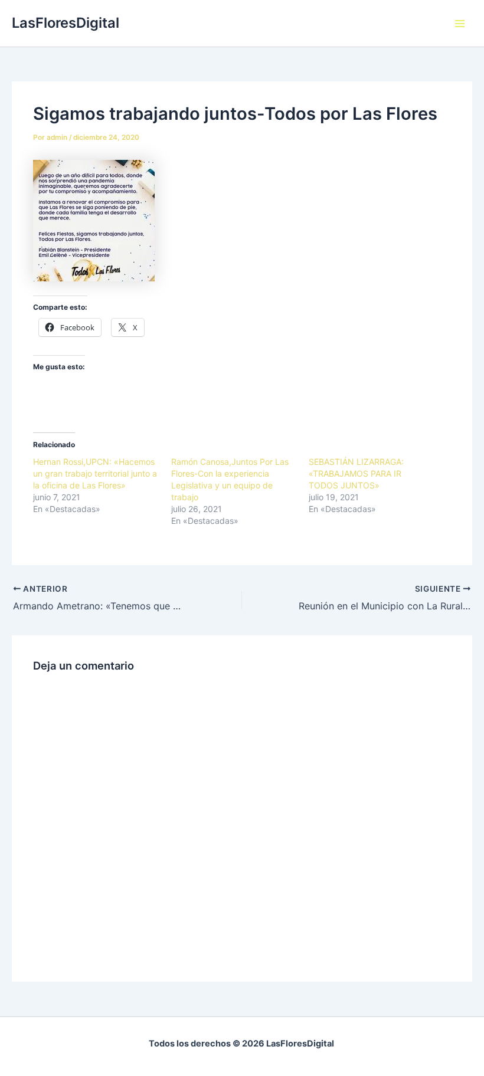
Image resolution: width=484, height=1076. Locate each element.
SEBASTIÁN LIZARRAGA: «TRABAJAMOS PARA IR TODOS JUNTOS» (356, 473)
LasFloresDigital (65, 22)
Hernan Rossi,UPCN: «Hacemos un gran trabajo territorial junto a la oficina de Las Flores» (95, 473)
